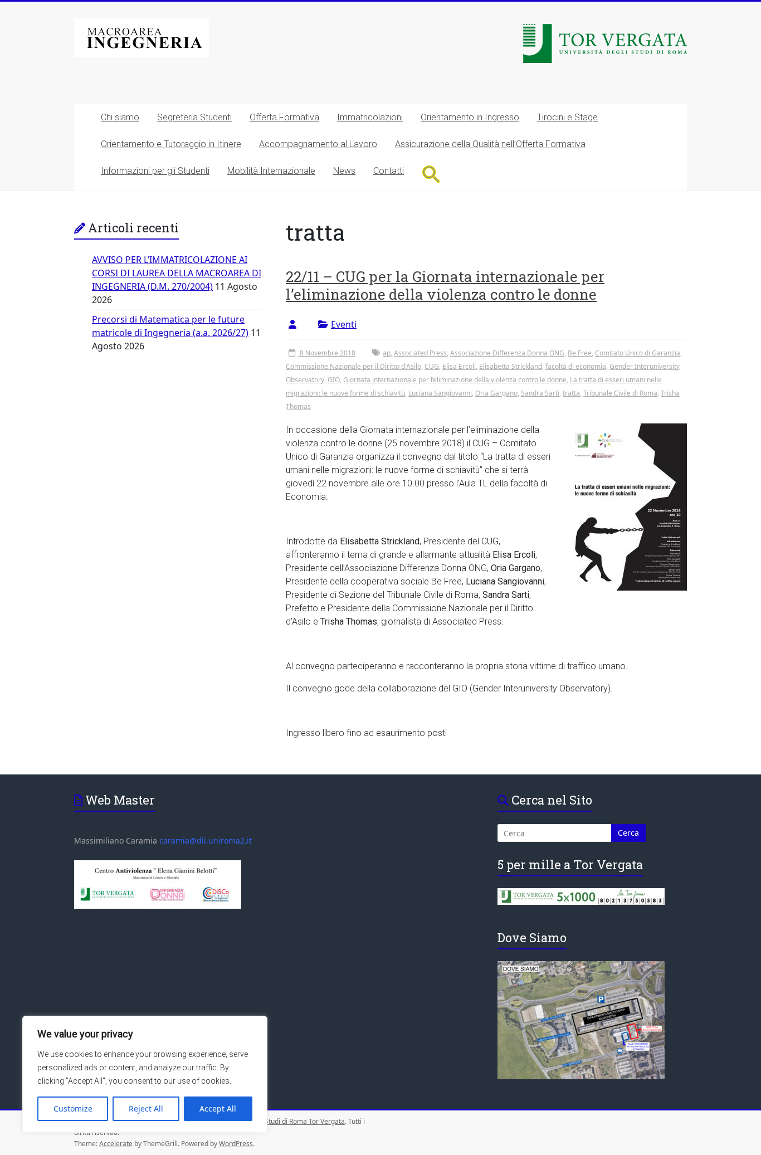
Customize (72, 1108)
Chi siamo (120, 117)
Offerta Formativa (284, 117)
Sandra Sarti (540, 393)
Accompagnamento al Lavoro (318, 144)
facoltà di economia (575, 366)
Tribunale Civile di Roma (620, 393)
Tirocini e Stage (567, 117)
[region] (144, 1074)
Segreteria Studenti (194, 117)
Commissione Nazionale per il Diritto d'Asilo (353, 366)
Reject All (146, 1108)
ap (387, 353)
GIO (334, 379)
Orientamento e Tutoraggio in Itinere (171, 144)
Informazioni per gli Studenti (155, 170)
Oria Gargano (496, 393)
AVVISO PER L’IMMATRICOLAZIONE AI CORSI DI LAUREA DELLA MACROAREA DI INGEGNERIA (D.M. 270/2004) (176, 273)
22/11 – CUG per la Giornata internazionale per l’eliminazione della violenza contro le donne (445, 285)
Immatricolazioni (370, 117)
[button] (431, 174)
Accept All (217, 1108)
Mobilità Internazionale (271, 170)
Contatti (388, 170)
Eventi (344, 324)
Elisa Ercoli (459, 366)
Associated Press (420, 353)
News (344, 170)
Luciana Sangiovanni (440, 393)
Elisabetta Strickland (510, 366)
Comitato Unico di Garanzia (637, 353)
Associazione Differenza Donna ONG (507, 353)
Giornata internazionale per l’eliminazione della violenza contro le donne (455, 379)
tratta (571, 393)
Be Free (580, 353)
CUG (432, 366)
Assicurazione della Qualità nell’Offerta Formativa (490, 144)
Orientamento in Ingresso (470, 117)
